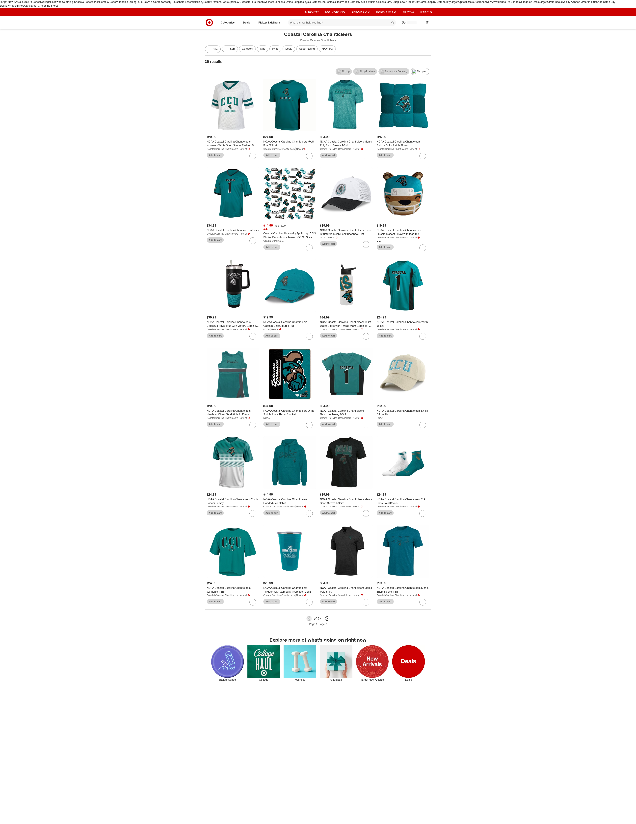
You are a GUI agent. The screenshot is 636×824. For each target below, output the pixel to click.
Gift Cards (420, 1)
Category (247, 48)
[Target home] (209, 22)
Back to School (32, 1)
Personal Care (220, 1)
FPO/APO (327, 48)
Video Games (350, 1)
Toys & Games (311, 1)
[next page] (327, 618)
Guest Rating (307, 48)
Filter (215, 49)
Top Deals (533, 1)
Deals (470, 1)
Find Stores (51, 5)
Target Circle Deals (550, 1)
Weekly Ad (568, 1)
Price (275, 48)
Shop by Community (438, 1)
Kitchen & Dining (126, 1)
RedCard (24, 5)
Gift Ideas (408, 1)
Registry (14, 5)
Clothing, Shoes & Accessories (81, 1)
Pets (253, 1)
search (393, 22)
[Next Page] (428, 49)
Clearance (480, 1)
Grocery (166, 1)
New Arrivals (493, 1)
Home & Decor (108, 1)
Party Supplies (394, 1)
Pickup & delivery (269, 22)
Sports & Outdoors (239, 1)
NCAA (323, 237)
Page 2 (323, 624)
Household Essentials (184, 1)
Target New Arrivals (11, 1)
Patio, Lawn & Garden (149, 1)
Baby (200, 1)
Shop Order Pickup (585, 1)
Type (262, 48)
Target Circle (37, 5)
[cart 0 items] (427, 22)
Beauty (207, 1)
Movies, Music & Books (372, 1)
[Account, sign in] (410, 22)
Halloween (56, 1)
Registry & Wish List (386, 11)
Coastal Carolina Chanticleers (222, 148)
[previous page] (309, 618)
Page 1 (313, 624)
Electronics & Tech (331, 1)
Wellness (269, 1)
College (45, 1)
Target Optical (458, 1)
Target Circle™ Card (335, 11)
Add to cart (215, 155)
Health (260, 1)
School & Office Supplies (288, 1)
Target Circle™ (311, 11)
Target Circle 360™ (360, 11)
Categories (228, 22)
